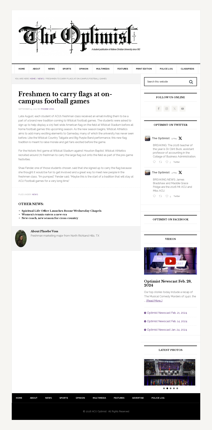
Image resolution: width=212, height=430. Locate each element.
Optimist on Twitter (170, 125)
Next (192, 372)
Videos (170, 239)
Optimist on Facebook (170, 219)
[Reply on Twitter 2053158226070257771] (155, 162)
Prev (148, 372)
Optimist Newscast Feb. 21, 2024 (167, 312)
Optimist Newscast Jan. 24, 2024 (167, 329)
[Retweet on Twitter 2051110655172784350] (161, 196)
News (35, 194)
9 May (174, 138)
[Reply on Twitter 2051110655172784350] (155, 196)
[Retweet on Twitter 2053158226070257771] (161, 162)
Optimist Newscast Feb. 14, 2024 (167, 321)
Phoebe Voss (47, 109)
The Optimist (161, 138)
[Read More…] (154, 300)
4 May (174, 173)
